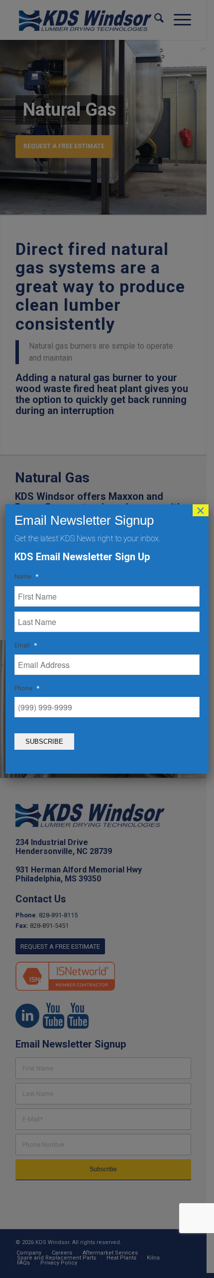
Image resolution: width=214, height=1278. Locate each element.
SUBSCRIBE (44, 741)
